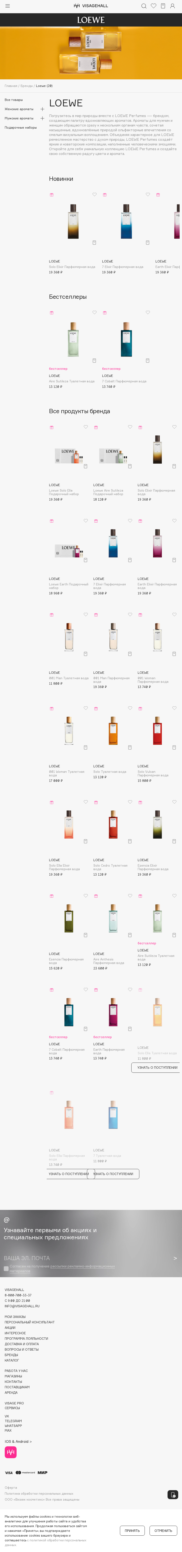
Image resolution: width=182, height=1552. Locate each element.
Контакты (13, 1382)
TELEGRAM (13, 1421)
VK (7, 1416)
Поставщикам (17, 1387)
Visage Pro (14, 1403)
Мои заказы (15, 1317)
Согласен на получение (62, 1268)
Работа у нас (16, 1371)
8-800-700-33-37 (18, 1295)
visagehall (14, 1290)
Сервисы (12, 1408)
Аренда (11, 1392)
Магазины (13, 1376)
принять (132, 1531)
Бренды (11, 1355)
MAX (8, 1430)
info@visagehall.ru (22, 1306)
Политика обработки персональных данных (39, 1493)
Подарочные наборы (21, 127)
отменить (163, 1531)
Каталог (12, 1360)
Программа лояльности (26, 1338)
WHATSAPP (13, 1426)
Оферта (11, 1487)
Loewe (66, 103)
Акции (10, 1328)
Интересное (15, 1333)
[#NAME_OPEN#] (173, 1494)
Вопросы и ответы (22, 1349)
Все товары (14, 100)
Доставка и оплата (22, 1344)
